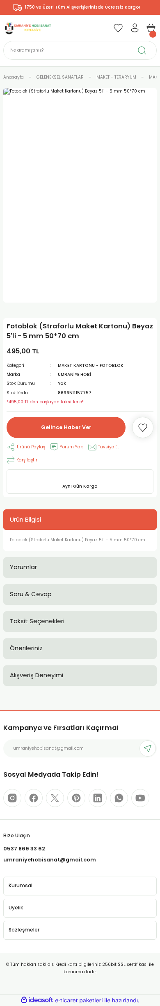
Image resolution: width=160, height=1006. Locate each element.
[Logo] (27, 28)
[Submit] (147, 748)
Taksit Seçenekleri (37, 621)
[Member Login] (134, 28)
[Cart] (151, 28)
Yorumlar (23, 567)
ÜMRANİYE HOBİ (74, 374)
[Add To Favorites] (142, 427)
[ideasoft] (37, 1000)
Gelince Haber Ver (66, 427)
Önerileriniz (26, 648)
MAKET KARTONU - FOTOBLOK (90, 365)
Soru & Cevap (31, 594)
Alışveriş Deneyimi (36, 675)
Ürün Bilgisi (25, 519)
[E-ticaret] (79, 1000)
